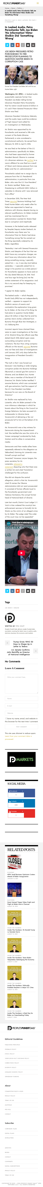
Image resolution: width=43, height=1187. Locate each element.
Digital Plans (9, 1133)
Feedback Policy (10, 1049)
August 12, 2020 (12, 934)
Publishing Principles (12, 1045)
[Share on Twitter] (7, 45)
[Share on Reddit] (18, 45)
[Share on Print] (33, 45)
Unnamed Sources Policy (14, 1072)
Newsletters (9, 1138)
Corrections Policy (12, 1063)
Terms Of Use (9, 1100)
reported (13, 201)
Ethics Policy (9, 1054)
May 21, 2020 (16, 20)
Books (7, 1152)
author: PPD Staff (28, 20)
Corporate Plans (11, 1129)
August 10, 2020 (12, 989)
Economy (10, 872)
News (13, 8)
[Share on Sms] (23, 45)
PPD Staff (20, 626)
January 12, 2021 (12, 878)
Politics (19, 8)
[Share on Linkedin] (12, 45)
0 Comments (9, 22)
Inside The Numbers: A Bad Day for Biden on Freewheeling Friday (20, 1014)
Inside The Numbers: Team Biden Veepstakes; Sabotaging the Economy (20, 959)
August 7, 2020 (12, 1017)
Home (7, 8)
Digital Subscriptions (12, 1166)
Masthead (8, 1105)
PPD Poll (8, 1109)
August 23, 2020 (12, 906)
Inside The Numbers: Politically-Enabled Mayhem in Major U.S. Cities (20, 986)
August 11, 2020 (12, 962)
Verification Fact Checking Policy (17, 1058)
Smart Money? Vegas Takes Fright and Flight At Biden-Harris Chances (21, 903)
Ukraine (16, 608)
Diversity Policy (10, 1067)
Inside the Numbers (14, 928)
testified (30, 160)
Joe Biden (8, 608)
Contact (8, 1114)
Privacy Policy (10, 1096)
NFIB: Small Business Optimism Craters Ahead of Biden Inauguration (21, 875)
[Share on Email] (28, 45)
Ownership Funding (12, 1076)
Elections (10, 900)
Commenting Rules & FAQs (14, 1091)
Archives (8, 1148)
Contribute (9, 1161)
